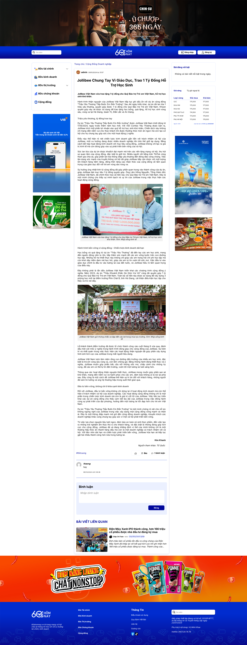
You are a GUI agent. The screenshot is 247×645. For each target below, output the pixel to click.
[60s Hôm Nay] (123, 52)
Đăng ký (208, 52)
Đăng (156, 508)
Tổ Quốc (161, 445)
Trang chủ (79, 64)
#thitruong (81, 453)
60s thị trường (46, 85)
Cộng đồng (44, 101)
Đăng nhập (189, 52)
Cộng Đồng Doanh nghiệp (98, 64)
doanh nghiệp (114, 393)
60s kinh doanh (47, 77)
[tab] (177, 90)
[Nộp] (34, 52)
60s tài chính (46, 68)
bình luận (159, 453)
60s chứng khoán (48, 93)
